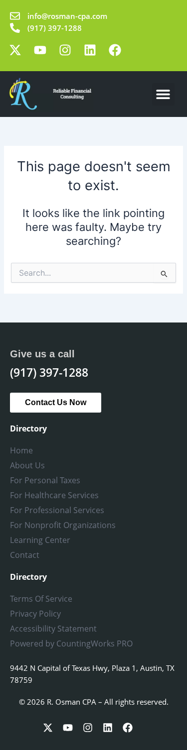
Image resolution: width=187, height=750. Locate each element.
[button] (163, 94)
